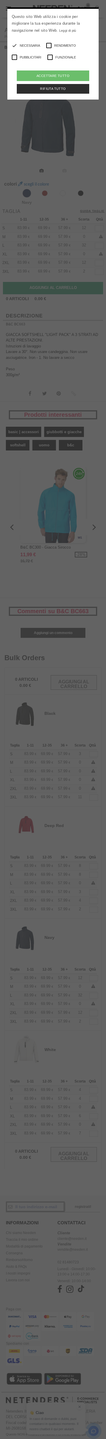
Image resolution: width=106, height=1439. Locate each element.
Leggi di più (67, 30)
